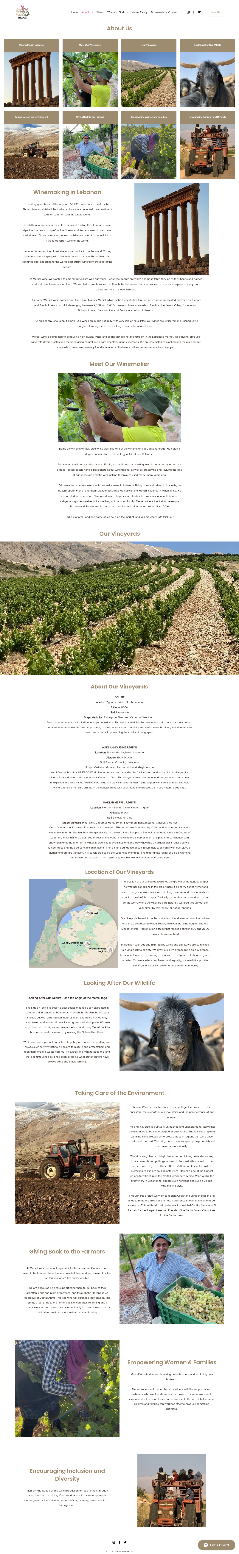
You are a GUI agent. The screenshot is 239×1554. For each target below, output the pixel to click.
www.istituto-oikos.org (56, 1046)
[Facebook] (194, 12)
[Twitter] (199, 12)
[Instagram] (188, 12)
